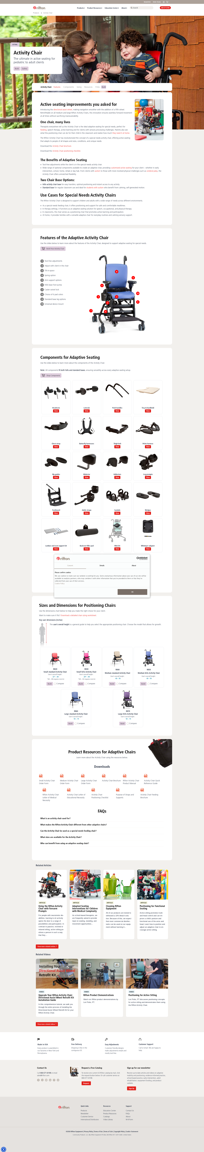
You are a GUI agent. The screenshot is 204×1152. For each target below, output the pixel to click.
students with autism (94, 187)
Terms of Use (98, 1131)
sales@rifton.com (43, 1075)
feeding (43, 130)
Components (68, 87)
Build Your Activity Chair (55, 249)
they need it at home (120, 133)
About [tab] (134, 565)
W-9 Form (129, 1119)
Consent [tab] (70, 565)
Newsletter (147, 2)
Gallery (24, 69)
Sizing (79, 87)
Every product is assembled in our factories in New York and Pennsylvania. (48, 1050)
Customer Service (87, 1116)
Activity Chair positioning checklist (66, 151)
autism (97, 171)
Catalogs (106, 1116)
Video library (108, 1119)
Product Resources (94, 8)
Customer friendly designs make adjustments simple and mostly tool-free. (115, 1050)
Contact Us (130, 1110)
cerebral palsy (152, 171)
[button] (4, 1149)
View (56, 411)
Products (80, 8)
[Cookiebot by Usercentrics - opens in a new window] (138, 558)
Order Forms (157, 2)
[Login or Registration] (164, 2)
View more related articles (46, 946)
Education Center (111, 8)
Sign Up (131, 1088)
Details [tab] (102, 565)
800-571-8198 (165, 8)
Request (86, 1083)
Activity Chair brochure (61, 146)
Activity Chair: (46, 87)
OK (132, 592)
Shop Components (53, 375)
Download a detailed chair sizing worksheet (78, 615)
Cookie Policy (60, 583)
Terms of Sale (108, 1131)
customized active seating (121, 168)
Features (57, 87)
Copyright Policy (119, 1131)
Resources (88, 87)
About (123, 8)
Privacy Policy (88, 1131)
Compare (60, 683)
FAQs (97, 87)
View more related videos (46, 1024)
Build (17, 69)
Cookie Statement (132, 1131)
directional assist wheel (62, 109)
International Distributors (90, 1119)
